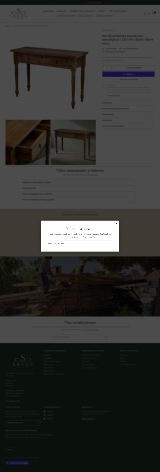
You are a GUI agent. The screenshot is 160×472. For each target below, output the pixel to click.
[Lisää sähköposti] (111, 243)
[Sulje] (116, 223)
